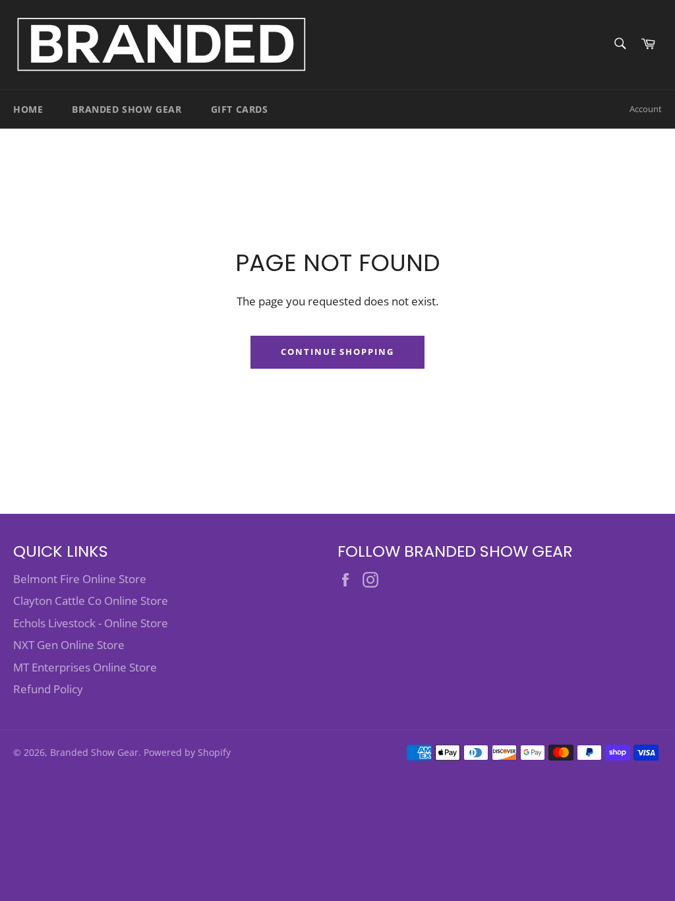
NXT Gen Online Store (69, 644)
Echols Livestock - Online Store (90, 623)
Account (646, 109)
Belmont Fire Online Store (79, 578)
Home (28, 109)
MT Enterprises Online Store (85, 667)
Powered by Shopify (187, 752)
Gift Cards (239, 109)
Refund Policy (48, 689)
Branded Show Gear (126, 109)
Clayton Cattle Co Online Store (90, 600)
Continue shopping (337, 351)
